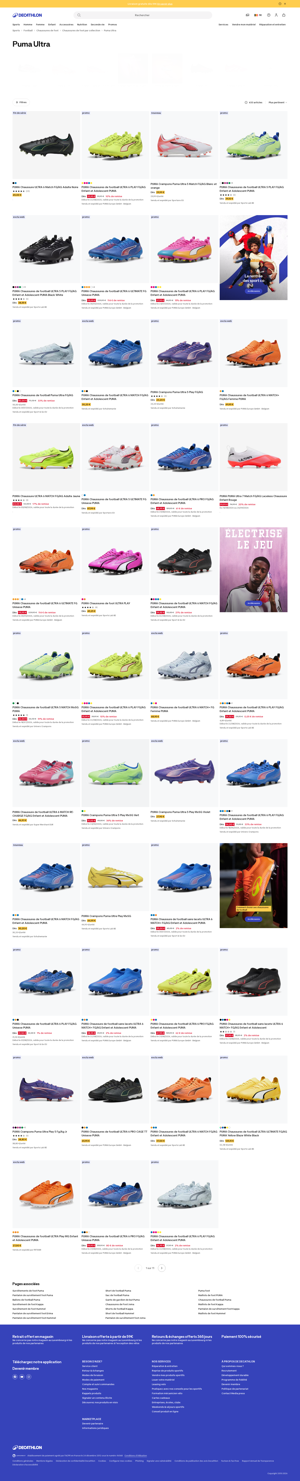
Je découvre (254, 291)
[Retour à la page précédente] (138, 1268)
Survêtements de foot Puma (28, 1290)
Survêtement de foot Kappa (27, 1304)
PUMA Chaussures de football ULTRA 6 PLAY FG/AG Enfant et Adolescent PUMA (114, 189)
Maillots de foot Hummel (211, 1313)
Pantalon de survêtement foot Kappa (219, 1308)
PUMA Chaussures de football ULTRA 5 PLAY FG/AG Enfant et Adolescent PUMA (252, 189)
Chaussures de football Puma (214, 1299)
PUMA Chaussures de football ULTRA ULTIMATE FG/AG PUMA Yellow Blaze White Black (254, 1133)
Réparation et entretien (272, 24)
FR (260, 15)
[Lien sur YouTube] (21, 1376)
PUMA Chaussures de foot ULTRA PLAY (106, 603)
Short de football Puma (118, 1290)
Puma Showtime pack (167, 85)
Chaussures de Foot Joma (119, 1304)
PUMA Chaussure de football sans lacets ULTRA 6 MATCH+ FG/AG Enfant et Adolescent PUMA (182, 921)
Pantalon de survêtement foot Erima (32, 1313)
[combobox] (278, 102)
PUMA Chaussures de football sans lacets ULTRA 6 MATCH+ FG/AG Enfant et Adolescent (252, 1025)
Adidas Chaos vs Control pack (98, 85)
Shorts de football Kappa (119, 1308)
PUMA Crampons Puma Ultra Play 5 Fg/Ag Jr (39, 1131)
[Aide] (268, 15)
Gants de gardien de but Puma (122, 1299)
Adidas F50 (201, 85)
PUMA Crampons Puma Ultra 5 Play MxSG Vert (110, 815)
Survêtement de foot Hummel (29, 1308)
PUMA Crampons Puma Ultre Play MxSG (106, 916)
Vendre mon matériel (244, 24)
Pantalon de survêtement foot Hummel (34, 1318)
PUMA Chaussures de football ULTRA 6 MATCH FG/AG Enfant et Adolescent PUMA (115, 397)
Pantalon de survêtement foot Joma (125, 1318)
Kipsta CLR (64, 85)
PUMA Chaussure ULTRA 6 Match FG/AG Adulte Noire (45, 187)
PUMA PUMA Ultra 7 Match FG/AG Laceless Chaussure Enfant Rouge (254, 498)
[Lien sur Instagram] (28, 1376)
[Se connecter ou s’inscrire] (276, 15)
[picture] (46, 145)
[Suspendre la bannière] (280, 3)
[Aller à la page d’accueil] (27, 15)
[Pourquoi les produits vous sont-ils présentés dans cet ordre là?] (246, 102)
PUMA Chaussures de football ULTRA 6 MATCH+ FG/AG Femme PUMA (250, 397)
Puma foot (204, 1290)
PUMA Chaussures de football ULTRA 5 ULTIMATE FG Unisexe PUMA (114, 501)
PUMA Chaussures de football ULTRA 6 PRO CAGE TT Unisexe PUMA (115, 1133)
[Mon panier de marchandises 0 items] (284, 15)
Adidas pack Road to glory (133, 85)
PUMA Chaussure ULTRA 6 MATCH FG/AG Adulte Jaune (46, 496)
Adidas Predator (236, 85)
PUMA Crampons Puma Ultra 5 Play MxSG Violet (180, 812)
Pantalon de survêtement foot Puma (32, 1295)
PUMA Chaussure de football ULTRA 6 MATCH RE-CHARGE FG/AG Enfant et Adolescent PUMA (43, 813)
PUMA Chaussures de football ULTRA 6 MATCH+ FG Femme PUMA (183, 709)
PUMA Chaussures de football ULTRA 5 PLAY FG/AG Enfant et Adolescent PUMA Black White (44, 293)
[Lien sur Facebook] (15, 1376)
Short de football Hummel (119, 1313)
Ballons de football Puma (26, 1299)
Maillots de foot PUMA (210, 1295)
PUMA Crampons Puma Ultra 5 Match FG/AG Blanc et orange (184, 185)
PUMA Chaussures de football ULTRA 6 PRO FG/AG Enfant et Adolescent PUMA (182, 501)
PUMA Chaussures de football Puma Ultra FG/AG (42, 395)
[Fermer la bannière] (285, 3)
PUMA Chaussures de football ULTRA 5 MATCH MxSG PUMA (45, 709)
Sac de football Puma (117, 1295)
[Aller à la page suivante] (161, 1268)
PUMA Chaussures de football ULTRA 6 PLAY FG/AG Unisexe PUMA (44, 1025)
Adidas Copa (29, 85)
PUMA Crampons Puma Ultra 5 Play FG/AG (177, 392)
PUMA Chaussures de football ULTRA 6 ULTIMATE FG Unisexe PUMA (114, 293)
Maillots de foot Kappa (210, 1304)
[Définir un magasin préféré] (247, 15)
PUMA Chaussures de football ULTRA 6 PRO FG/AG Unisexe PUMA (113, 1238)
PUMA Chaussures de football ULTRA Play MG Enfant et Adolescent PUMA (45, 1238)
